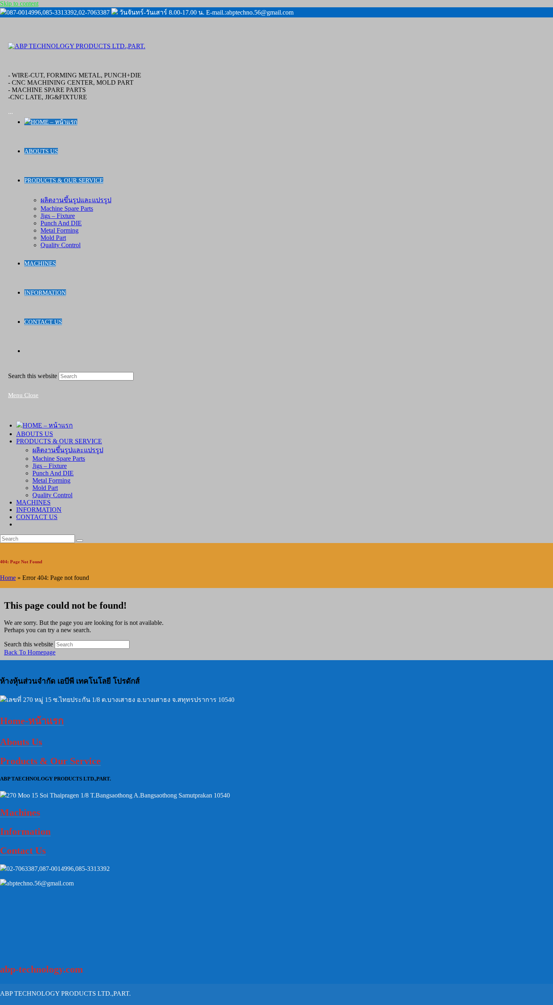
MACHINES (33, 502)
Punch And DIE (53, 473)
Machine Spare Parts (58, 458)
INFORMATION (39, 509)
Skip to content (19, 3)
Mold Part (45, 487)
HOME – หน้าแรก (48, 425)
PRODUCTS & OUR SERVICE (59, 441)
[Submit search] (80, 540)
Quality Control (52, 495)
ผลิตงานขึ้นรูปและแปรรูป (67, 450)
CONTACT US (36, 516)
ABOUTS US (34, 433)
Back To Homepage (29, 652)
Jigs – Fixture (49, 465)
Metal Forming (51, 480)
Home (8, 577)
